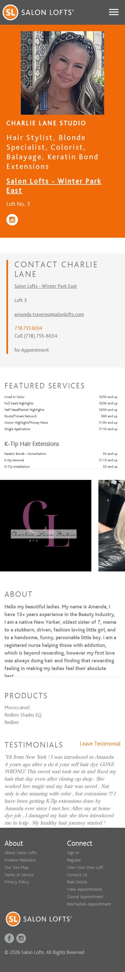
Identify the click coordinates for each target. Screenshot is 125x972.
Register (74, 860)
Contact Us (77, 874)
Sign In (73, 852)
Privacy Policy (16, 881)
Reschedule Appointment (89, 904)
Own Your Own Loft (85, 867)
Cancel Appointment (85, 896)
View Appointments (84, 889)
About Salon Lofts (20, 852)
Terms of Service (18, 874)
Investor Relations (20, 860)
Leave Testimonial (100, 744)
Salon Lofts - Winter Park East (45, 286)
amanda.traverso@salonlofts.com (49, 314)
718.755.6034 (28, 328)
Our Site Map (16, 867)
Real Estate (77, 881)
